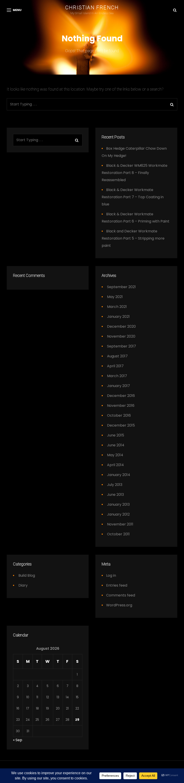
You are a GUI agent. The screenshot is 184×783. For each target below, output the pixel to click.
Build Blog (26, 575)
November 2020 (121, 336)
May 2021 (115, 296)
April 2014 (115, 464)
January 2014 (118, 474)
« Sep (17, 740)
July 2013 (114, 484)
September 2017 (121, 346)
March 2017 (117, 375)
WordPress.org (119, 605)
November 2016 (120, 405)
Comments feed (120, 595)
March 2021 (117, 306)
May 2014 (115, 455)
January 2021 (118, 316)
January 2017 (118, 385)
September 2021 (121, 286)
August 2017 (117, 356)
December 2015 (121, 425)
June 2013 (115, 494)
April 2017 (115, 366)
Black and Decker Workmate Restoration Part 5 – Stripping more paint (133, 238)
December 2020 (121, 326)
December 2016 (121, 395)
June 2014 (115, 445)
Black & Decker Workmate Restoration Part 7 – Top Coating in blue (133, 197)
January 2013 (118, 504)
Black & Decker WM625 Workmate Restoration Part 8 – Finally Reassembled (134, 172)
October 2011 (118, 534)
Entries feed (116, 585)
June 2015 (115, 435)
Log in (111, 575)
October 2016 (119, 415)
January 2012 (118, 514)
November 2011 (120, 524)
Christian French (92, 7)
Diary (23, 585)
